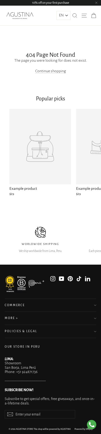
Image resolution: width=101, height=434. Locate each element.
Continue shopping (50, 71)
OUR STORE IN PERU (22, 346)
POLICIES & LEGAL (21, 331)
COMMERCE (15, 305)
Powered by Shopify (83, 429)
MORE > (11, 318)
